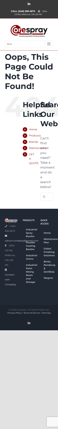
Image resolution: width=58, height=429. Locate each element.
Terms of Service (31, 312)
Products (35, 135)
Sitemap (46, 312)
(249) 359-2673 (26, 11)
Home (33, 129)
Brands (33, 141)
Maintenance (37, 148)
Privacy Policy (14, 312)
